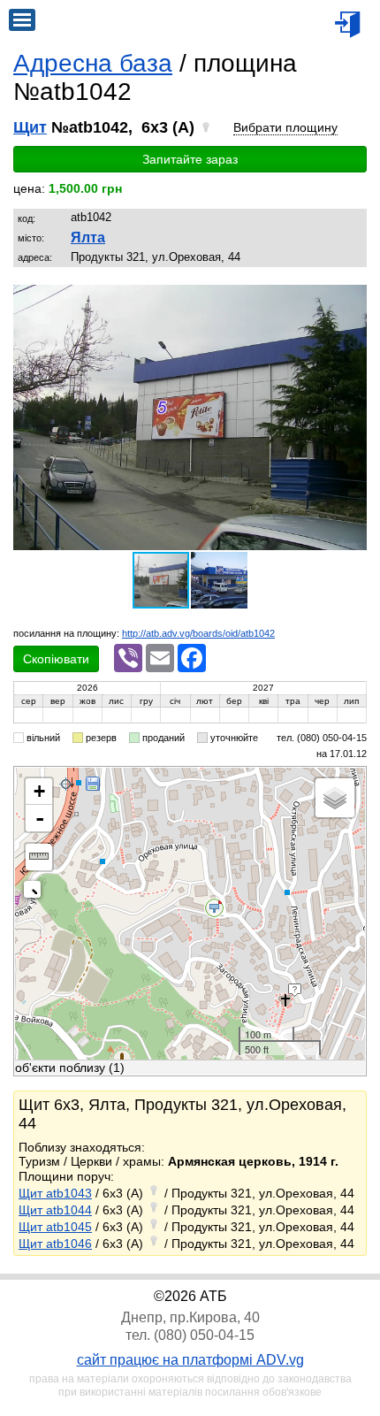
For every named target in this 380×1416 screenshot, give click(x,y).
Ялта (88, 237)
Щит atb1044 (55, 1210)
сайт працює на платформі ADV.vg (190, 1359)
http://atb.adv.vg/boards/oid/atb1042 (198, 633)
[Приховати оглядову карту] (35, 892)
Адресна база (92, 63)
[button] (351, 301)
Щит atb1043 (55, 1193)
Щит (30, 127)
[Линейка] (39, 857)
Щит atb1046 (55, 1243)
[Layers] (334, 797)
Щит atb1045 (55, 1227)
